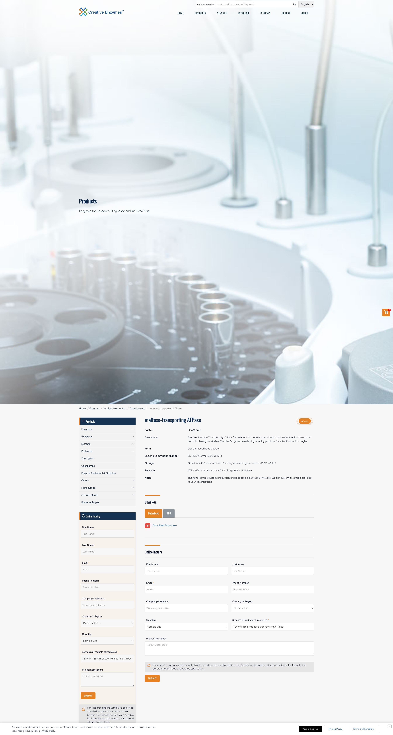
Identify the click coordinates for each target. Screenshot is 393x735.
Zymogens (87, 458)
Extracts (85, 443)
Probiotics (87, 451)
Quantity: (151, 619)
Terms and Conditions (363, 728)
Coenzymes (88, 465)
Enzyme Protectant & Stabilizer (98, 473)
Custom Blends (89, 495)
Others (85, 480)
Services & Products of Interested (250, 619)
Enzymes (94, 408)
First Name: (152, 564)
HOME (181, 13)
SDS (169, 513)
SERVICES (222, 13)
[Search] (294, 4)
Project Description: (156, 638)
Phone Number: (240, 582)
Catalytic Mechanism (114, 408)
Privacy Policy (48, 730)
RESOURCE (243, 13)
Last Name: (238, 564)
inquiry (304, 420)
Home (82, 408)
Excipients (86, 436)
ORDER (305, 13)
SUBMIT (152, 678)
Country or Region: (242, 601)
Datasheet (153, 513)
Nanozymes (88, 487)
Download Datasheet (163, 525)
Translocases (137, 408)
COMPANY (266, 13)
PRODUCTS (200, 13)
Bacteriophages (90, 502)
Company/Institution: (157, 601)
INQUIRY (286, 13)
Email (150, 582)
